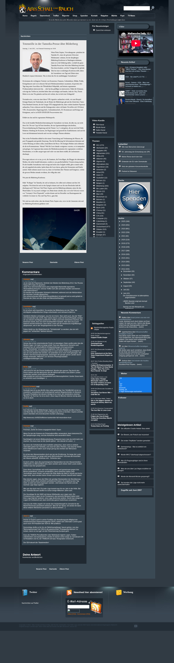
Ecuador (99, 232)
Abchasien (100, 148)
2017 (123, 251)
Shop (75, 16)
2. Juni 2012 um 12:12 (29, 281)
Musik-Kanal (100, 127)
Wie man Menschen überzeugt (133, 147)
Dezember (127, 271)
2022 (123, 232)
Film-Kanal (100, 125)
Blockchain (100, 197)
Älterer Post (79, 262)
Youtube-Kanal (101, 133)
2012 (123, 269)
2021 (123, 236)
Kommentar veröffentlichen (32, 557)
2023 (123, 229)
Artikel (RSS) (72, 614)
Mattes (124, 317)
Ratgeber (104, 16)
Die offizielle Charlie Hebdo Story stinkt (135, 429)
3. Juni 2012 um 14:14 (29, 428)
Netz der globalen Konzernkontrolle (135, 166)
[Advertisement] (52, 28)
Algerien (99, 161)
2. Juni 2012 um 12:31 (29, 341)
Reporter (65, 16)
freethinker (27, 306)
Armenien (100, 170)
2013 (123, 265)
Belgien (99, 183)
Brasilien (99, 202)
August (125, 286)
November (127, 275)
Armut (98, 172)
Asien (98, 175)
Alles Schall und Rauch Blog (41, 625)
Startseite (54, 262)
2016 (123, 254)
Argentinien (100, 167)
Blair (98, 194)
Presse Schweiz (29, 386)
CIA (97, 216)
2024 (123, 225)
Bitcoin (98, 191)
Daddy (25, 406)
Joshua (124, 361)
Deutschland (101, 227)
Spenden (84, 16)
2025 (123, 221)
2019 (123, 243)
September (127, 282)
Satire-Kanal (100, 130)
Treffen (56, 16)
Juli (124, 290)
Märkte (114, 16)
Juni (124, 293)
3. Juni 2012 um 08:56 (29, 408)
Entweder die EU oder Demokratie (134, 162)
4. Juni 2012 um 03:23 (29, 518)
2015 (123, 258)
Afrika (98, 156)
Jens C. (26, 516)
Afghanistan (100, 153)
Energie (99, 235)
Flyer (122, 16)
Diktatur (99, 229)
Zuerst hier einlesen (103, 30)
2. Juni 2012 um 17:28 (29, 369)
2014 (123, 262)
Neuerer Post (28, 262)
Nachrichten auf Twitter (30, 603)
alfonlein (26, 339)
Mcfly (25, 367)
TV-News (131, 16)
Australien (100, 178)
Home (25, 16)
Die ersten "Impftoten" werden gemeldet (135, 441)
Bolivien (99, 199)
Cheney (99, 210)
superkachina (127, 332)
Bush (98, 208)
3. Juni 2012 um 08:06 (29, 388)
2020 (123, 240)
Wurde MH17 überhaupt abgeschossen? (136, 455)
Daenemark (100, 224)
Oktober (126, 279)
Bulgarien (100, 205)
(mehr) (141, 327)
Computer (100, 218)
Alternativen (100, 164)
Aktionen (99, 159)
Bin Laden (100, 189)
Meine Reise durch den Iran (132, 157)
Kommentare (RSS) (83, 614)
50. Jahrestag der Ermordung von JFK (136, 152)
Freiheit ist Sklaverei (129, 171)
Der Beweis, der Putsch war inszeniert (135, 435)
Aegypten (99, 151)
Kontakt (94, 16)
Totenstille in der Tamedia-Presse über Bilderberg (50, 43)
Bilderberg (100, 186)
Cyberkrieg (100, 221)
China (98, 213)
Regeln (34, 16)
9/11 (98, 145)
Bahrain (99, 180)
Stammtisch (45, 16)
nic (123, 346)
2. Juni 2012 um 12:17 (29, 308)
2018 (123, 247)
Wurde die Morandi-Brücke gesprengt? (135, 476)
